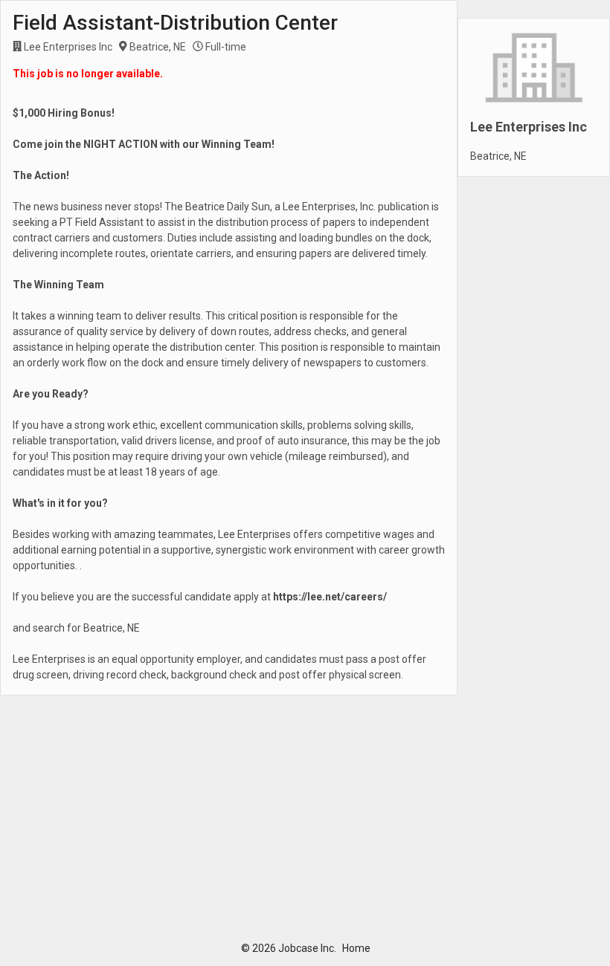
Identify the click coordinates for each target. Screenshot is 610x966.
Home (356, 948)
